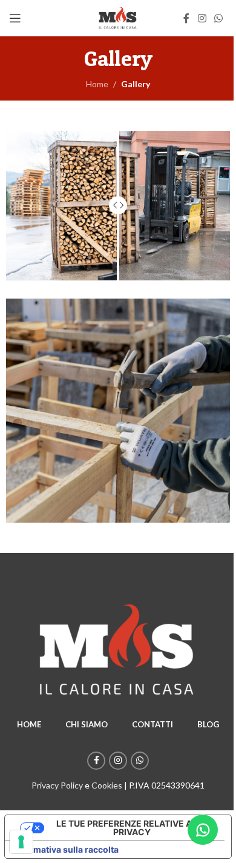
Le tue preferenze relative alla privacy (132, 827)
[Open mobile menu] (15, 18)
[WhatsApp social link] (219, 18)
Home (97, 84)
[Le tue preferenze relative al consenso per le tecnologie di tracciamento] (21, 841)
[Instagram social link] (202, 18)
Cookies (106, 785)
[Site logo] (118, 17)
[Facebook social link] (186, 18)
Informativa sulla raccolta (66, 849)
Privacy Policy (57, 785)
